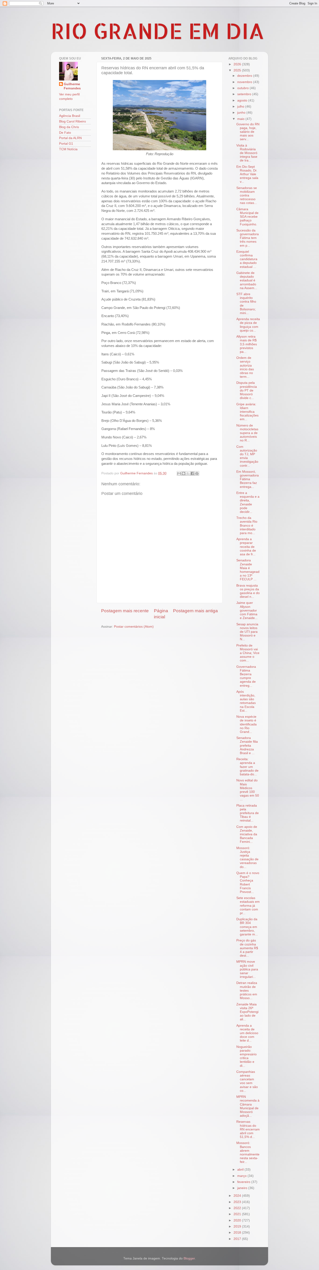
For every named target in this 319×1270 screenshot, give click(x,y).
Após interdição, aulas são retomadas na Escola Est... (246, 701)
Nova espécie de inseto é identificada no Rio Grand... (246, 724)
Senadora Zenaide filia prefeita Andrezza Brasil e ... (247, 745)
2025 (238, 70)
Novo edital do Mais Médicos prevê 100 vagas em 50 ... (247, 790)
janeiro (242, 1188)
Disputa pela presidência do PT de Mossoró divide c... (246, 390)
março (242, 1176)
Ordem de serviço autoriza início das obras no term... (245, 367)
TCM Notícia (68, 149)
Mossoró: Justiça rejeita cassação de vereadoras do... (247, 857)
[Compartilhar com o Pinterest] (197, 473)
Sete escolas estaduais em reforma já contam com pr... (248, 905)
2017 (238, 1239)
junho (241, 112)
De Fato (65, 132)
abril (241, 1169)
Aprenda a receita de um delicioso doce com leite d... (247, 1033)
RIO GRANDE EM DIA (157, 30)
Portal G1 (66, 143)
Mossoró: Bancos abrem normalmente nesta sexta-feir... (247, 1152)
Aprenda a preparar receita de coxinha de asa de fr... (246, 546)
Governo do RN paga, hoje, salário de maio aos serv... (247, 131)
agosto (242, 100)
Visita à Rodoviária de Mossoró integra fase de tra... (246, 153)
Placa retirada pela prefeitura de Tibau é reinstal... (247, 813)
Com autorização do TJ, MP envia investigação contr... (247, 456)
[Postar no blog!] (183, 473)
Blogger (189, 1258)
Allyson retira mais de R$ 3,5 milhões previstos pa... (246, 344)
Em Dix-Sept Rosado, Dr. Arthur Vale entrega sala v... (247, 174)
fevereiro (244, 1182)
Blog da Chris (69, 127)
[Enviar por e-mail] (179, 473)
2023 (238, 1202)
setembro (244, 94)
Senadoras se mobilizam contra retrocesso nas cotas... (246, 195)
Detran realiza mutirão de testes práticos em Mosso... (246, 990)
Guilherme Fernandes (72, 86)
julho (241, 106)
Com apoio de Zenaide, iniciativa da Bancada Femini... (246, 834)
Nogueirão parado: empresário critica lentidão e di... (246, 1056)
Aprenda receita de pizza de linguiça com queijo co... (248, 324)
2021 (238, 1214)
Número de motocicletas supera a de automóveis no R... (247, 433)
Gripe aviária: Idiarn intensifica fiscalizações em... (247, 411)
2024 (238, 1195)
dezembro (245, 75)
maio (241, 119)
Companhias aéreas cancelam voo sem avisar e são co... (247, 1081)
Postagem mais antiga (195, 610)
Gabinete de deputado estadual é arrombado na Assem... (246, 280)
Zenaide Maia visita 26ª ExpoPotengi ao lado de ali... (247, 1012)
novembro (245, 82)
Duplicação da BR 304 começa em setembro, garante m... (247, 926)
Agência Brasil (69, 116)
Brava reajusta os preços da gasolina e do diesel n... (248, 591)
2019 (238, 1226)
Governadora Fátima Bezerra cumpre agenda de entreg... (246, 676)
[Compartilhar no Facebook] (192, 473)
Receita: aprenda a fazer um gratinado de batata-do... (247, 766)
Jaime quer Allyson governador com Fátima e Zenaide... (247, 610)
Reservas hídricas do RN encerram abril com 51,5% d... (248, 1129)
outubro (243, 88)
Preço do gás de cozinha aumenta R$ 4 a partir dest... (247, 948)
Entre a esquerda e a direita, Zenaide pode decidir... (247, 502)
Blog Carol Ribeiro (72, 121)
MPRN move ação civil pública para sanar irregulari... (247, 969)
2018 (238, 1232)
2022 (238, 1208)
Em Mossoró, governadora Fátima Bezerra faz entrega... (247, 479)
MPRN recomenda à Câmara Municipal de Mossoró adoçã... (247, 1106)
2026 (238, 64)
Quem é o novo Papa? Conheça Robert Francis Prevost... (247, 882)
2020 (238, 1220)
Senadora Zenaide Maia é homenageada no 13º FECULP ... (247, 570)
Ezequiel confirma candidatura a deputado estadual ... (246, 259)
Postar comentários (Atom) (134, 626)
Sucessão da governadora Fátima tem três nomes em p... (247, 238)
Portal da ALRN (70, 138)
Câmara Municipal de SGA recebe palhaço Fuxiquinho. (247, 216)
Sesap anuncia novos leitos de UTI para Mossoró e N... (247, 632)
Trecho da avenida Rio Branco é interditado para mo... (246, 525)
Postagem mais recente (125, 610)
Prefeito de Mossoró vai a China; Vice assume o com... (247, 653)
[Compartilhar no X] (188, 473)
